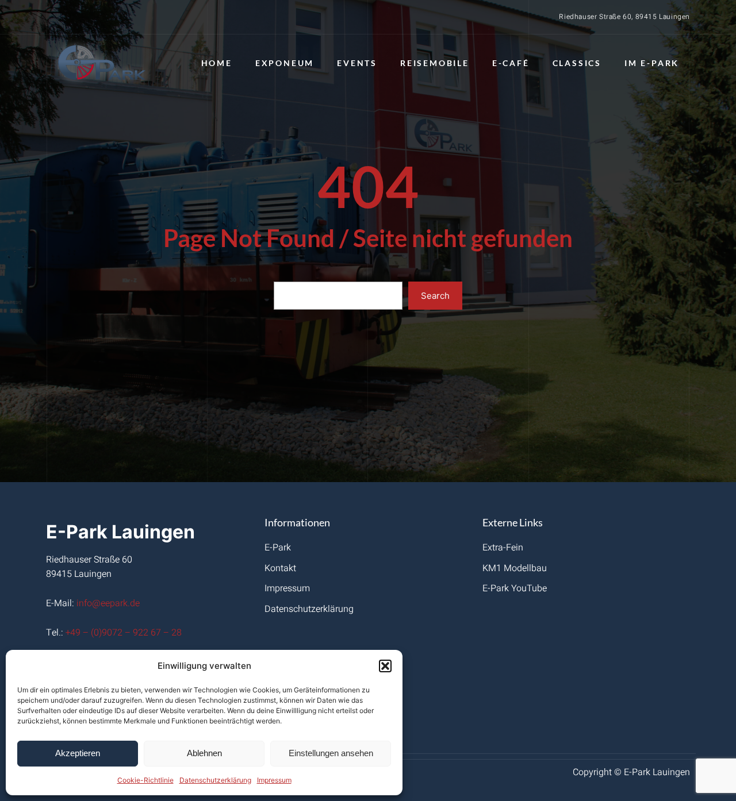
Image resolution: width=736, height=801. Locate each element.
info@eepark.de (108, 603)
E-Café (511, 63)
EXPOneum (284, 63)
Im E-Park (651, 63)
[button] (385, 666)
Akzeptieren (77, 753)
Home (216, 63)
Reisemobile (434, 63)
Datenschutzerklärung (215, 780)
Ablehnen (204, 753)
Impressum (274, 780)
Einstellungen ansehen (331, 753)
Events (357, 63)
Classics (577, 63)
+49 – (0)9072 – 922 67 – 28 (124, 633)
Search (435, 295)
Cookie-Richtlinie (145, 780)
